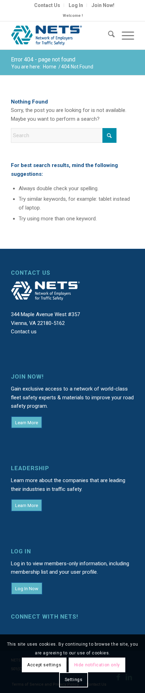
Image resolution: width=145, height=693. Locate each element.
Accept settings (44, 664)
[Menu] (124, 35)
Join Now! (103, 5)
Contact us (24, 331)
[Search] (108, 35)
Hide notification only (97, 664)
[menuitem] (47, 5)
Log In (76, 5)
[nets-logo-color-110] (60, 35)
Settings (74, 679)
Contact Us (47, 5)
